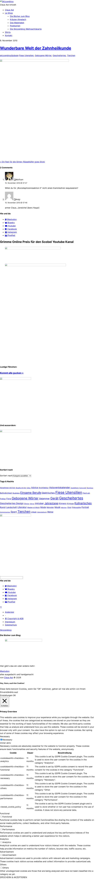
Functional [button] (5, 813)
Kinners (62, 503)
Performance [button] (6, 826)
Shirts (8, 32)
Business (16, 493)
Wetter (50, 512)
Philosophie (76, 507)
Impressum (10, 622)
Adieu (29, 488)
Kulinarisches (83, 503)
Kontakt (8, 35)
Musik (57, 507)
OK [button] (14, 695)
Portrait (85, 507)
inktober (39, 503)
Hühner (32, 504)
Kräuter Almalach (18, 19)
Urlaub (33, 512)
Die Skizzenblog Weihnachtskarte (26, 29)
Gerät (54, 498)
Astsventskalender (59, 487)
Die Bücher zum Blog (20, 16)
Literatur (22, 507)
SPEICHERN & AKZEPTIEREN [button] (13, 877)
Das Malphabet (17, 22)
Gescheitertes (59, 55)
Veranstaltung (42, 512)
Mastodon (4, 671)
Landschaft (11, 507)
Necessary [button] (5, 736)
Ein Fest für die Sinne (10, 162)
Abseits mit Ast (21, 488)
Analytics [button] (4, 839)
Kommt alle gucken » (12, 373)
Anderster (9, 612)
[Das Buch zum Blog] (15, 431)
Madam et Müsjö (33, 507)
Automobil (82, 488)
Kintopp (70, 503)
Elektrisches (48, 492)
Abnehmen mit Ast (7, 488)
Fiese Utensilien (26, 55)
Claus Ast (9, 10)
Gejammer (44, 498)
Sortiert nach (6, 475)
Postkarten (15, 26)
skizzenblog (5, 55)
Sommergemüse (5, 512)
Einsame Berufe (30, 492)
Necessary (7, 739)
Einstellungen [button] (6, 695)
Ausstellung (75, 488)
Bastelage (90, 488)
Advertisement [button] (7, 852)
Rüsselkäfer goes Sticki (33, 162)
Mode (43, 507)
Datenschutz (11, 625)
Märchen (64, 507)
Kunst (3, 507)
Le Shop (9, 13)
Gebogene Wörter (43, 55)
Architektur (44, 488)
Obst (69, 507)
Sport (14, 511)
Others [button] (3, 864)
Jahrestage (51, 503)
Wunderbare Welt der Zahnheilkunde (35, 48)
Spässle (14, 55)
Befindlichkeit (6, 493)
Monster (50, 507)
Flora (8, 498)
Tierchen (71, 55)
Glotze (26, 504)
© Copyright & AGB (14, 618)
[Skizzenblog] (6, 1)
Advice (34, 487)
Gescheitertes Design (12, 503)
